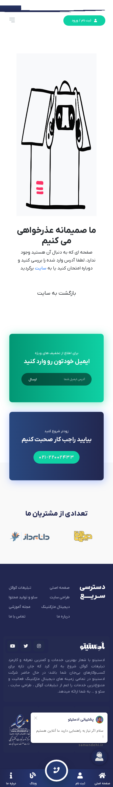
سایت (40, 268)
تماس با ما (17, 616)
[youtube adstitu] (12, 646)
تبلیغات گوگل (20, 587)
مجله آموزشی (19, 607)
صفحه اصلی (60, 587)
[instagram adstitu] (39, 646)
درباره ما (63, 616)
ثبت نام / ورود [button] (81, 20)
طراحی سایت (60, 597)
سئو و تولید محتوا (23, 597)
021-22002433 (56, 457)
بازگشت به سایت (56, 293)
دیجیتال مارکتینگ (55, 607)
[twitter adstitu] (26, 646)
